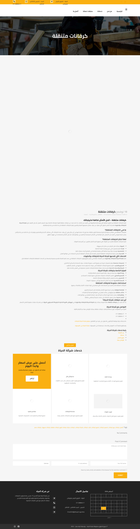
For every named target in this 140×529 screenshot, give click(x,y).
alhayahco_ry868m (96, 214)
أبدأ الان (32, 378)
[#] (125, 2)
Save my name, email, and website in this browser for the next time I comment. (103, 470)
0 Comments (107, 214)
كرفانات (114, 214)
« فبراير (109, 517)
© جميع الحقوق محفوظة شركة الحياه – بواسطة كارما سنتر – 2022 (89, 526)
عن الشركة (121, 332)
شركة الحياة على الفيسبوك (82, 325)
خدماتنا (122, 335)
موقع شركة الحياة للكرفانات (82, 321)
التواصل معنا (120, 340)
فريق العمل (121, 337)
